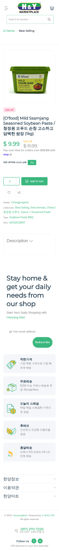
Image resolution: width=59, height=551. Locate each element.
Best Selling (26, 30)
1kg (32, 162)
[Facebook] (33, 541)
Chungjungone (20, 202)
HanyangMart (20, 515)
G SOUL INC (48, 515)
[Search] (49, 19)
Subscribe (42, 342)
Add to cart (37, 181)
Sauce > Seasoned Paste (36, 212)
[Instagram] (40, 541)
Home (10, 30)
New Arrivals (38, 207)
